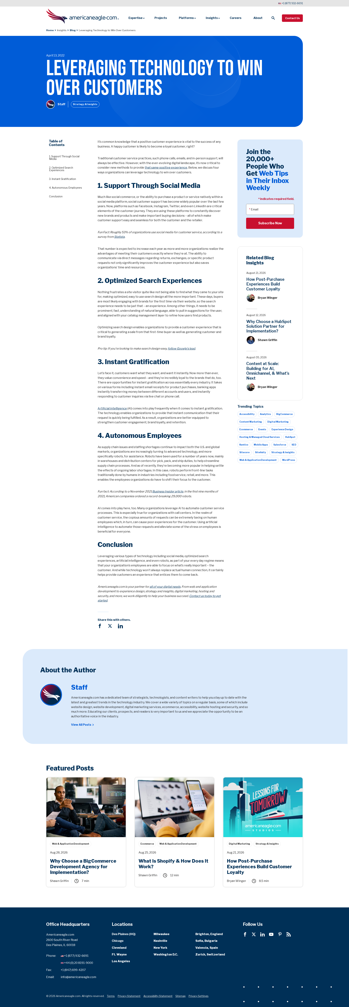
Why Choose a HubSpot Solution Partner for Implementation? (268, 326)
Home (50, 30)
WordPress (288, 460)
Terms (111, 996)
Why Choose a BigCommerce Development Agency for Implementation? (84, 781)
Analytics (265, 414)
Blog (73, 30)
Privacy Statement (129, 996)
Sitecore (244, 452)
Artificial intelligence (112, 408)
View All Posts (81, 724)
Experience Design (282, 429)
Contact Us (292, 18)
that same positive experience (166, 167)
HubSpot (290, 437)
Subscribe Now (270, 223)
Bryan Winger (267, 297)
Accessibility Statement (158, 996)
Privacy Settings (198, 996)
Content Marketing (250, 421)
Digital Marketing (278, 421)
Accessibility (246, 414)
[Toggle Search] (273, 18)
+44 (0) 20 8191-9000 (78, 963)
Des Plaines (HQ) (123, 934)
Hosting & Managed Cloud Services (259, 437)
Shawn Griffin (267, 340)
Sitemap (180, 996)
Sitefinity (260, 452)
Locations (122, 924)
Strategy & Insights (85, 104)
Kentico (243, 444)
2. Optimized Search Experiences (61, 169)
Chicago (117, 941)
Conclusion (56, 196)
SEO (294, 444)
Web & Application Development (258, 460)
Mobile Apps (261, 444)
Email (254, 209)
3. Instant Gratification (62, 178)
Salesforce (279, 444)
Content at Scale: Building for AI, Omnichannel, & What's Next (267, 370)
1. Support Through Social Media (64, 157)
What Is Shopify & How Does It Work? (161, 779)
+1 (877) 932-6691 (292, 3)
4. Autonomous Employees (65, 187)
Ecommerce (246, 429)
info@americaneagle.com (78, 977)
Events (262, 429)
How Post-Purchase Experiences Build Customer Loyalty (265, 284)
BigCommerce (284, 414)
